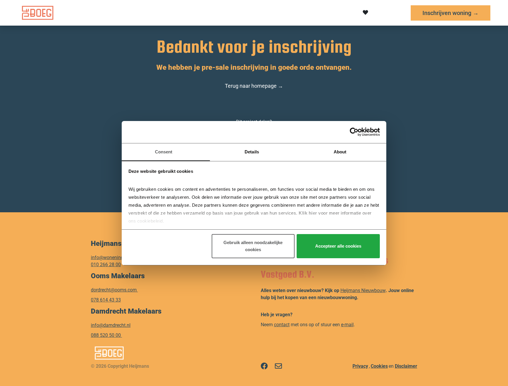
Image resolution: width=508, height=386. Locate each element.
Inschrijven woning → (450, 12)
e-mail (347, 324)
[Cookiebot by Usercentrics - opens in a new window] (354, 131)
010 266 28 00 (106, 264)
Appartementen (200, 12)
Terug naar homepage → (254, 86)
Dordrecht (115, 12)
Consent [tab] (164, 151)
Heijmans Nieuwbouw (363, 290)
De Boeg (154, 12)
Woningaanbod (254, 12)
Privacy (360, 366)
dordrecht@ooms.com (114, 290)
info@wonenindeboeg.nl (116, 257)
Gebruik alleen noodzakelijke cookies (253, 246)
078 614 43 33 (106, 300)
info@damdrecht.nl (111, 325)
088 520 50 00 (106, 335)
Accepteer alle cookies (338, 246)
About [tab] (340, 151)
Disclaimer (406, 366)
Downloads (303, 12)
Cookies (379, 366)
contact (282, 324)
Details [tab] (252, 151)
